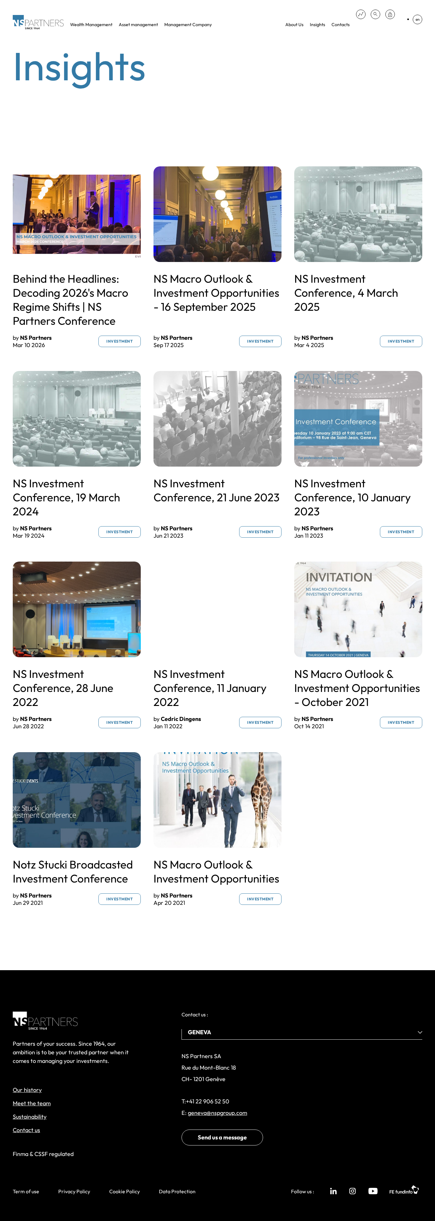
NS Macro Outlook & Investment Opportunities (216, 871)
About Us (294, 24)
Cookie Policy (124, 1191)
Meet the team (32, 1103)
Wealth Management (91, 24)
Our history (27, 1090)
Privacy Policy (74, 1191)
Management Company (188, 24)
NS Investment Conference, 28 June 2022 (63, 688)
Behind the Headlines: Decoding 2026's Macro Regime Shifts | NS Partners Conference (70, 300)
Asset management (138, 24)
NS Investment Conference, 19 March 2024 (66, 497)
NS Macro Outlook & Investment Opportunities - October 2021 (357, 688)
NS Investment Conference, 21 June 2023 (216, 490)
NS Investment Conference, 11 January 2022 (210, 688)
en (418, 19)
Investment (119, 341)
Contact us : (195, 1014)
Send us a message (222, 1137)
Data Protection (177, 1191)
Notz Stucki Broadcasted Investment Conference (73, 871)
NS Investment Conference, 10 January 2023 (352, 497)
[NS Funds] (361, 14)
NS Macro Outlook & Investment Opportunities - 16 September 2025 (216, 293)
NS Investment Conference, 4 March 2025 (346, 293)
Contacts (341, 24)
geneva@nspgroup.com (217, 1112)
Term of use (26, 1191)
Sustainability (29, 1116)
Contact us (26, 1130)
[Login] (390, 14)
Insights (317, 24)
